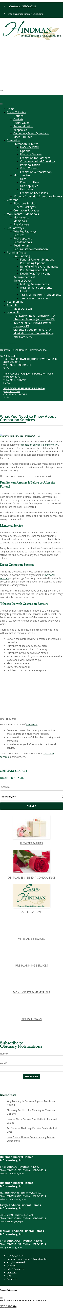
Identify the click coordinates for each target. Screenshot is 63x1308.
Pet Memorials (22, 242)
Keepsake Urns (29, 182)
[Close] (1, 103)
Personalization (23, 126)
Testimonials (21, 245)
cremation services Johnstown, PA (39, 444)
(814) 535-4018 (17, 48)
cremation (31, 724)
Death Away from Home (35, 273)
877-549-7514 (39, 1170)
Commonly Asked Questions (31, 133)
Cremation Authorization (36, 172)
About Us (12, 305)
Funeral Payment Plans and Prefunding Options (37, 261)
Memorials (20, 221)
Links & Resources (15, 1269)
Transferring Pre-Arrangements (40, 294)
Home (10, 109)
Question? (11, 1265)
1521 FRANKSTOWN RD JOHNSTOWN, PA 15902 (32, 44)
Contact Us (13, 312)
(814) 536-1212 (14, 1244)
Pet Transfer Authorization (30, 249)
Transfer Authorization (35, 298)
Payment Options (31, 154)
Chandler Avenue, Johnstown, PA (34, 319)
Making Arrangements (34, 284)
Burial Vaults (21, 123)
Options (18, 116)
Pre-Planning (21, 256)
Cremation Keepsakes (34, 193)
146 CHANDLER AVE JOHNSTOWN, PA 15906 (34, 60)
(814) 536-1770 (17, 63)
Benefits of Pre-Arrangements (39, 266)
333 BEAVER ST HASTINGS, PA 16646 (30, 75)
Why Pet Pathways (25, 231)
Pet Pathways (15, 228)
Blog (9, 1275)
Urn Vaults (27, 189)
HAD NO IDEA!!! (29, 147)
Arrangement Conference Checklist (36, 289)
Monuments (21, 217)
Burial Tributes (16, 112)
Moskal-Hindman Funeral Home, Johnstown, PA (33, 334)
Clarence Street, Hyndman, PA (32, 329)
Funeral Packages (24, 207)
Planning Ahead (17, 252)
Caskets (18, 119)
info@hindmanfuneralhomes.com (25, 13)
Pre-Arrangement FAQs (35, 270)
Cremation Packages (26, 210)
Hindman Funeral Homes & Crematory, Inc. (27, 1259)
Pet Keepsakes (22, 238)
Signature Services (25, 203)
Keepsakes (20, 130)
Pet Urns (19, 235)
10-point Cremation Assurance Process (37, 196)
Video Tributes (22, 137)
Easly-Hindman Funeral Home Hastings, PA (32, 324)
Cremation (13, 140)
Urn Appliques (29, 186)
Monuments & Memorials (23, 214)
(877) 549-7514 (28, 6)
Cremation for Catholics (35, 158)
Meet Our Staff (22, 308)
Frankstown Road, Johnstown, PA (34, 315)
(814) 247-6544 (17, 78)
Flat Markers (21, 224)
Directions (11, 1272)
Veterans (12, 200)
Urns (23, 179)
